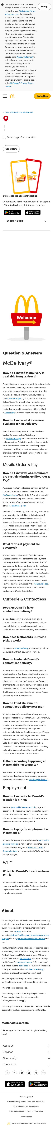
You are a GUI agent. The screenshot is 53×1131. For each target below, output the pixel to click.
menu (18, 932)
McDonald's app (13, 399)
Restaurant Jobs (35, 848)
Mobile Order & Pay (17, 506)
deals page (23, 966)
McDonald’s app (21, 648)
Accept (44, 7)
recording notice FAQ (38, 780)
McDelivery (10, 413)
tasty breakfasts (33, 935)
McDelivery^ (25, 959)
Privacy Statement (24, 57)
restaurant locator (24, 962)
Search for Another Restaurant (19, 112)
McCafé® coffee (17, 935)
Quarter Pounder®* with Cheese (30, 939)
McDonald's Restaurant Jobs (24, 808)
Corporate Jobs (10, 851)
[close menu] (4, 96)
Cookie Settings (26, 1117)
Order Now (42, 96)
